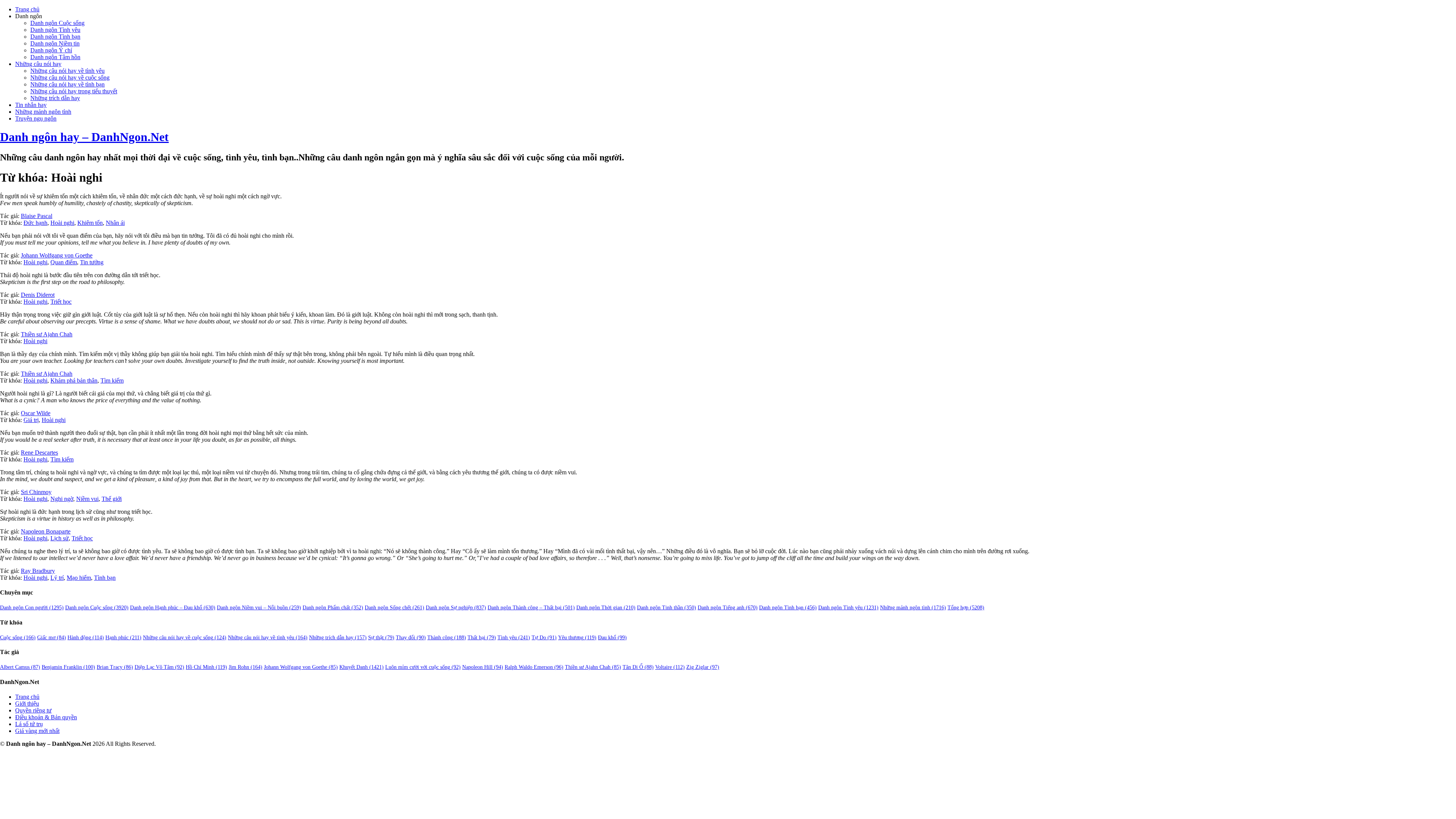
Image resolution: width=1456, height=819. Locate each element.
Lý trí (57, 577)
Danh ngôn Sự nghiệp (456, 607)
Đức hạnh (35, 223)
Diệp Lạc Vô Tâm (159, 667)
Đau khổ (612, 637)
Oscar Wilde (35, 413)
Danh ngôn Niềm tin (55, 43)
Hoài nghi (62, 223)
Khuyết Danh (361, 667)
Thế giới (112, 499)
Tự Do (544, 637)
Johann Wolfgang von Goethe (57, 255)
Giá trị (31, 420)
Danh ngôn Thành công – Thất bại (531, 607)
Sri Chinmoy (36, 492)
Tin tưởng (92, 262)
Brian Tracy (115, 667)
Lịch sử (59, 538)
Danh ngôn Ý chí (51, 50)
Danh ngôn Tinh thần (666, 607)
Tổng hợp (966, 607)
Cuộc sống (18, 637)
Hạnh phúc (123, 637)
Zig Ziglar (702, 667)
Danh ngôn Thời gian (605, 607)
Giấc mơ (51, 637)
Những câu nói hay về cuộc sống (70, 77)
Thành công (446, 637)
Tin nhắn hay (31, 105)
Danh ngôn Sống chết (394, 607)
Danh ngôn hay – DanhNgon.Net (84, 137)
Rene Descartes (39, 452)
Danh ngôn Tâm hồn (55, 57)
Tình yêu (513, 637)
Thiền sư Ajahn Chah (46, 334)
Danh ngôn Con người (32, 607)
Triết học (61, 301)
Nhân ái (115, 223)
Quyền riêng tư (33, 710)
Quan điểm (63, 262)
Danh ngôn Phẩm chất (333, 607)
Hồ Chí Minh (206, 667)
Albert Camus (20, 667)
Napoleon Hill (482, 667)
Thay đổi (411, 637)
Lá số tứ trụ (29, 724)
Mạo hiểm (79, 577)
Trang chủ (27, 9)
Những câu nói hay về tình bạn (67, 84)
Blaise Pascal (36, 216)
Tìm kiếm (112, 380)
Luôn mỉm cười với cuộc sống (423, 667)
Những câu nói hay (38, 64)
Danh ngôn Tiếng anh (728, 607)
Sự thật (381, 637)
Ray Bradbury (38, 571)
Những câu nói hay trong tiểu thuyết (73, 91)
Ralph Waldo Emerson (534, 667)
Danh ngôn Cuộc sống (57, 23)
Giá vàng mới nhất (37, 731)
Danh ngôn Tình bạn (55, 36)
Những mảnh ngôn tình (43, 111)
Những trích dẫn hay (55, 98)
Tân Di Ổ (638, 667)
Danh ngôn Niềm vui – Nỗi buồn (259, 607)
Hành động (85, 637)
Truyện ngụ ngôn (35, 118)
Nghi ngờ (61, 499)
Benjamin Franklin (68, 667)
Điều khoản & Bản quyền (46, 717)
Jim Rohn (245, 667)
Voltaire (670, 667)
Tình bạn (105, 577)
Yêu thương (577, 637)
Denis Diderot (38, 295)
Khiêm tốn (90, 223)
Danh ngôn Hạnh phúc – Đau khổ (172, 607)
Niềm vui (87, 499)
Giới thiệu (27, 703)
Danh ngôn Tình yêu (55, 30)
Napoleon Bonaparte (46, 531)
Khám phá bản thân (73, 380)
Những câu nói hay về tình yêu (67, 70)
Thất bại (482, 637)
